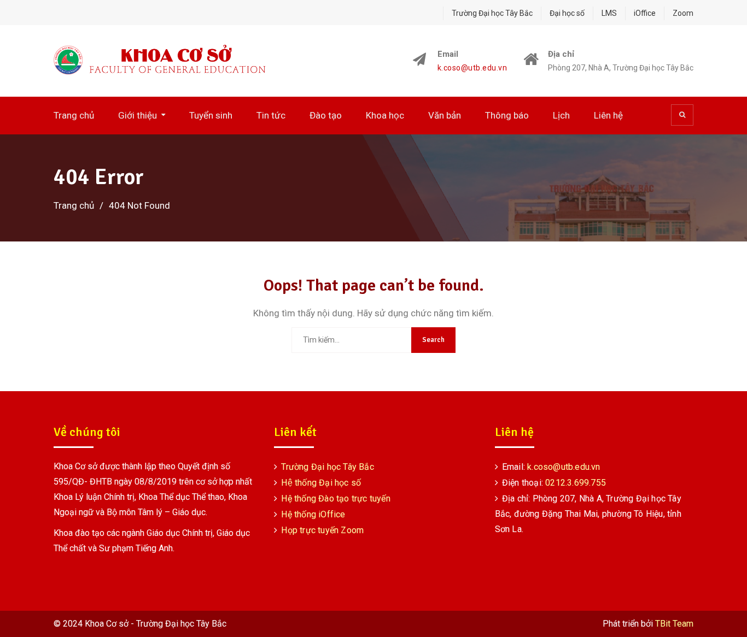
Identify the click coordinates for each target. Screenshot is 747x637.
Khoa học (385, 115)
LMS (609, 13)
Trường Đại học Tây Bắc (492, 13)
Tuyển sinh (210, 115)
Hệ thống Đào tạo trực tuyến (335, 498)
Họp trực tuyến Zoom (322, 530)
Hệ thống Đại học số (321, 482)
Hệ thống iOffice (313, 514)
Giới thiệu (137, 115)
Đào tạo (326, 115)
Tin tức (270, 115)
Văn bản (444, 115)
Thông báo (507, 115)
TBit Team (674, 623)
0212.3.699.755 (575, 482)
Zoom (683, 13)
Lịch (561, 115)
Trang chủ (74, 115)
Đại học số (567, 13)
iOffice (645, 13)
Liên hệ (608, 115)
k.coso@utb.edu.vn (472, 68)
